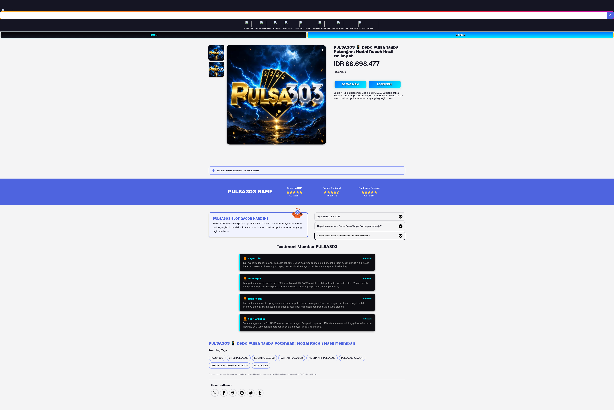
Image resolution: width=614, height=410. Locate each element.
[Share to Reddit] (251, 392)
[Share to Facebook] (224, 392)
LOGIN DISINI (384, 84)
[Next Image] (323, 95)
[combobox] (303, 15)
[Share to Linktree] (233, 392)
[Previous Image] (229, 95)
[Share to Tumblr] (260, 392)
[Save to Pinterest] (242, 392)
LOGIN (153, 35)
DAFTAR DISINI (350, 84)
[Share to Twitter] (215, 392)
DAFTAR (460, 35)
